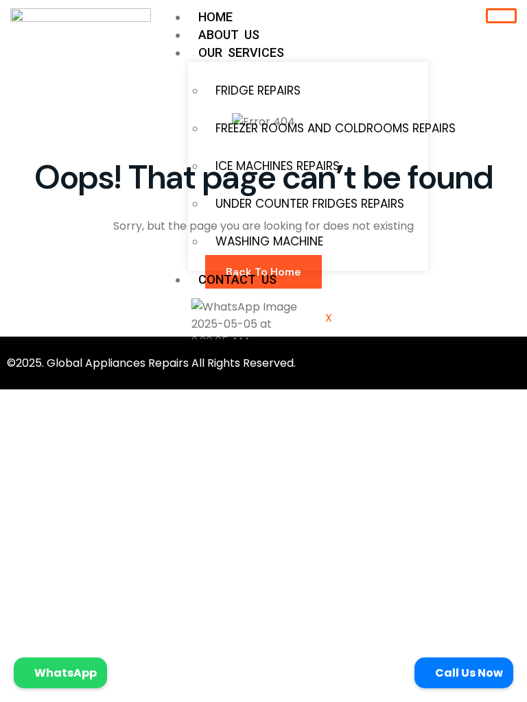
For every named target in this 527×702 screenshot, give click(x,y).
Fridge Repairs (258, 90)
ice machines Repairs (277, 166)
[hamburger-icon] (501, 15)
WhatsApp (64, 673)
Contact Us (237, 279)
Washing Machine (269, 241)
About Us (228, 34)
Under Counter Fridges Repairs (309, 203)
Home (215, 17)
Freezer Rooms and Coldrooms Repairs (316, 128)
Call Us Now (468, 673)
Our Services (241, 52)
